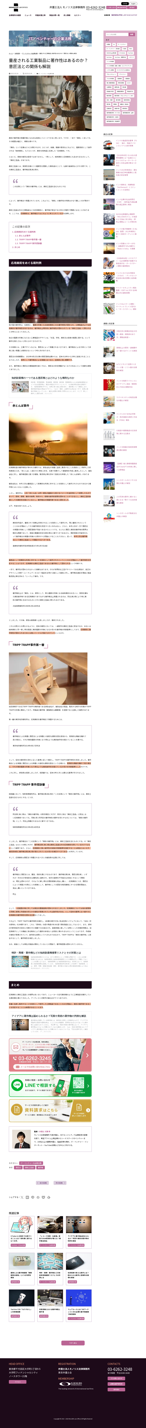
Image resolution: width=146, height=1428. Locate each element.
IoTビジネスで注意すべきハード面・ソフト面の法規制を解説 (126, 367)
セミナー (77, 15)
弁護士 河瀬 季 (44, 1131)
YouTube (130, 53)
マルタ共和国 (110, 78)
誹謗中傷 (117, 108)
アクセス (18, 1382)
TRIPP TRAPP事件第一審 (30, 239)
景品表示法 (130, 91)
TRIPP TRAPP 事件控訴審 (30, 243)
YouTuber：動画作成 (120, 57)
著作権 (40, 1167)
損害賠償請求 (120, 91)
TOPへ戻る (73, 1343)
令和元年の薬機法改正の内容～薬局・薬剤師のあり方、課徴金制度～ (126, 334)
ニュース (28, 15)
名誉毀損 (109, 87)
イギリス (131, 57)
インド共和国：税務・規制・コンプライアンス (119, 66)
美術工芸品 (29, 1167)
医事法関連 (121, 83)
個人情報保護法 (111, 83)
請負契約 (124, 108)
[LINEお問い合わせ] (122, 7)
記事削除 (109, 108)
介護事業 (119, 78)
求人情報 (66, 15)
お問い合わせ (111, 8)
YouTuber (109, 57)
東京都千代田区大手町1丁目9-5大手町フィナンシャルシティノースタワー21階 (24, 1372)
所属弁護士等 (40, 15)
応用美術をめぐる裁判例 (24, 231)
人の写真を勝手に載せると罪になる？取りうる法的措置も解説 (126, 499)
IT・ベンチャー (122, 44)
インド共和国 (110, 61)
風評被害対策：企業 (128, 113)
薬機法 (115, 104)
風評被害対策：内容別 (112, 117)
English (133, 3)
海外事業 (118, 100)
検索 (131, 34)
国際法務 (117, 87)
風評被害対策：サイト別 (113, 113)
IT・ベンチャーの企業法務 (46, 73)
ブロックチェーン (111, 74)
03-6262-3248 (120, 1369)
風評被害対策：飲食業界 (113, 121)
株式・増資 (110, 100)
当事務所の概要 (15, 15)
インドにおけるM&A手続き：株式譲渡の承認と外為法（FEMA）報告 (126, 417)
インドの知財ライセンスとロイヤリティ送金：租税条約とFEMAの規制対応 (126, 383)
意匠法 (18, 1167)
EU (114, 44)
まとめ (17, 247)
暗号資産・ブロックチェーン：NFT (124, 95)
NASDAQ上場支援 (111, 53)
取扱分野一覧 (54, 15)
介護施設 (127, 78)
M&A (130, 48)
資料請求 (132, 7)
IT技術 (124, 48)
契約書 (124, 87)
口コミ (129, 83)
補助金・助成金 (124, 104)
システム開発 (110, 70)
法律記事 (107, 15)
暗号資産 (109, 95)
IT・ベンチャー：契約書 (113, 48)
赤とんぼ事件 (24, 235)
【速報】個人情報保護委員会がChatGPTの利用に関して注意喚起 (126, 466)
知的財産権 (127, 100)
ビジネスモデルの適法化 (123, 70)
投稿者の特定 (110, 91)
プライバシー (122, 74)
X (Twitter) (122, 53)
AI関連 (108, 44)
